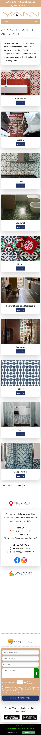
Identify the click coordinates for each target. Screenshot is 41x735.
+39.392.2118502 (24, 548)
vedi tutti (20, 102)
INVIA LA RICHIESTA (20, 698)
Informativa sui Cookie (13, 732)
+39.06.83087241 (22, 5)
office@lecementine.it (24, 552)
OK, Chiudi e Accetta (29, 732)
